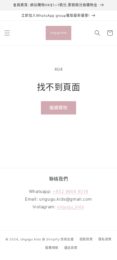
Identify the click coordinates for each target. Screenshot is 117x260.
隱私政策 (105, 239)
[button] (7, 33)
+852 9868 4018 (70, 191)
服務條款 (51, 248)
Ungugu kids (30, 239)
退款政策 (86, 239)
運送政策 (71, 248)
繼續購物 (58, 107)
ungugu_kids (70, 206)
